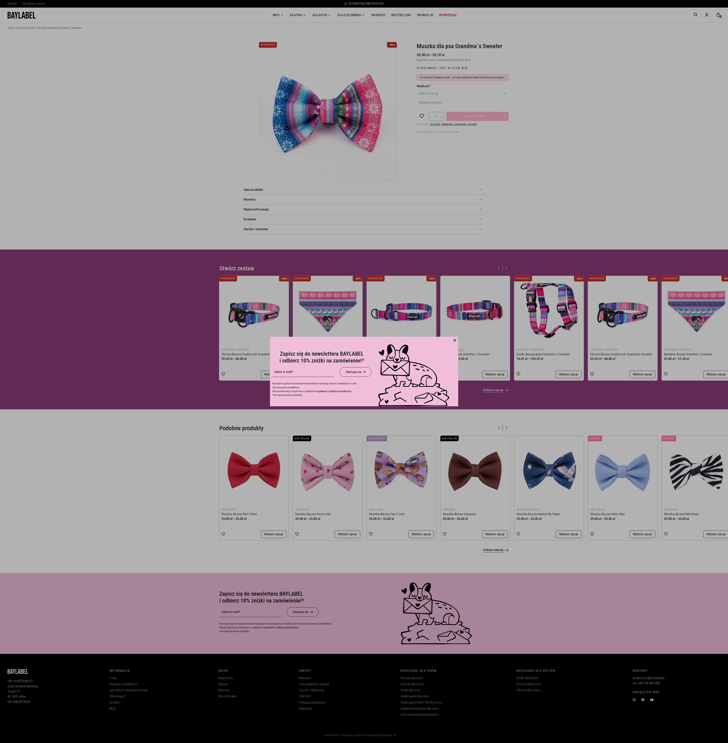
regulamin (321, 391)
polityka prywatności (339, 391)
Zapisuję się (353, 372)
